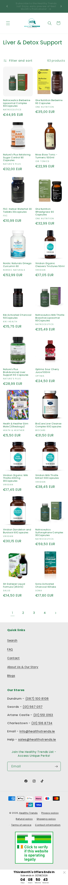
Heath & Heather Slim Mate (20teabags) (15, 425)
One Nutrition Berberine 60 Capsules (49, 102)
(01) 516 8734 (41, 723)
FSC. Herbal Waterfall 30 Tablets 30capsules (17, 210)
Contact (13, 658)
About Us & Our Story (22, 667)
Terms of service (21, 824)
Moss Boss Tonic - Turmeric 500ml (46, 156)
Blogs (11, 676)
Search (12, 640)
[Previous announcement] (7, 6)
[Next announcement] (61, 6)
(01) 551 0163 (43, 715)
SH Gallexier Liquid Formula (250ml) (14, 585)
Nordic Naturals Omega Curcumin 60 (17, 265)
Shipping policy (46, 818)
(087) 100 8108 (37, 699)
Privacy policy (50, 812)
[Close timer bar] (64, 872)
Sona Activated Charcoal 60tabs (45, 585)
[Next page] (55, 613)
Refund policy (24, 818)
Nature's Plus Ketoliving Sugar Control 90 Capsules (17, 157)
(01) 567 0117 (33, 707)
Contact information (48, 824)
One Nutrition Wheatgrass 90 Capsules (44, 212)
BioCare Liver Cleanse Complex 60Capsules (48, 425)
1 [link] (12, 613)
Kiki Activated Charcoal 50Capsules (17, 316)
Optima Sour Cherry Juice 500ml (47, 371)
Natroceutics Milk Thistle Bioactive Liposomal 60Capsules (49, 318)
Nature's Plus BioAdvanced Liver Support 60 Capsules (15, 372)
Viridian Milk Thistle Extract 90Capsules (47, 476)
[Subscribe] (56, 766)
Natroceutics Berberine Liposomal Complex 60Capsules (16, 103)
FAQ (10, 649)
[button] (8, 23)
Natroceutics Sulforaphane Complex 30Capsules (49, 532)
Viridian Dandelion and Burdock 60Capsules (17, 531)
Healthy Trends (28, 812)
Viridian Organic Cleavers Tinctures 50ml (50, 265)
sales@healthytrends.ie (37, 739)
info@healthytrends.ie (37, 731)
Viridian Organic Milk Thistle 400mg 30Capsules (15, 478)
